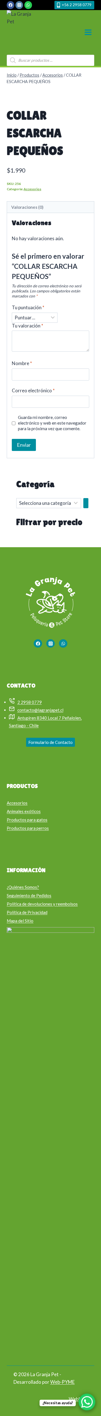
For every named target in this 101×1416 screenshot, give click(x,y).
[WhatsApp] (28, 5)
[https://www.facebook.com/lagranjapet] (38, 643)
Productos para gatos (27, 819)
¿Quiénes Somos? (23, 887)
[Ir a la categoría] (85, 503)
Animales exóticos (24, 811)
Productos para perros (28, 828)
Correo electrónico (33, 390)
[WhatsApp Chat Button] (87, 1402)
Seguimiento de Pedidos (29, 895)
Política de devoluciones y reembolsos (42, 903)
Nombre (22, 363)
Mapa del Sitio (20, 920)
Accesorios (32, 189)
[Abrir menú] (88, 32)
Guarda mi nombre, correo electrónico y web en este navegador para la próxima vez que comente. (52, 423)
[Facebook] (10, 5)
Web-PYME (62, 1382)
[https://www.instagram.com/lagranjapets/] (50, 643)
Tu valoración (27, 326)
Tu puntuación (28, 307)
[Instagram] (19, 5)
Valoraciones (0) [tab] (27, 207)
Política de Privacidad (27, 912)
